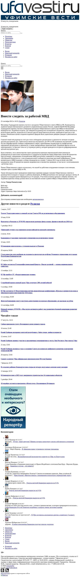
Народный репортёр (12, 53)
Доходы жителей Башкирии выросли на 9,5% (42, 483)
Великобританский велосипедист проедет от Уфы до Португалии (41, 457)
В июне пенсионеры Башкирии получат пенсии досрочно (33, 524)
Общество (8, 40)
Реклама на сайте (11, 57)
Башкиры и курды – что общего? (22, 466)
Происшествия (10, 42)
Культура (8, 44)
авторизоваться (38, 199)
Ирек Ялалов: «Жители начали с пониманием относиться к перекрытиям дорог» (42, 475)
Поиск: (3, 31)
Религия (8, 46)
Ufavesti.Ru (10, 566)
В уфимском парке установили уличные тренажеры (40, 449)
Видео (7, 51)
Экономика (9, 38)
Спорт (7, 48)
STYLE (5, 573)
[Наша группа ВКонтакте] (3, 571)
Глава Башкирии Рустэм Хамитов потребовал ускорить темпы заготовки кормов (33, 507)
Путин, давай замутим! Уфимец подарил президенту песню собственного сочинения (43, 441)
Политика (8, 36)
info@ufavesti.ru (11, 568)
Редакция (8, 55)
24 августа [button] (4, 21)
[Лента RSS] (7, 571)
